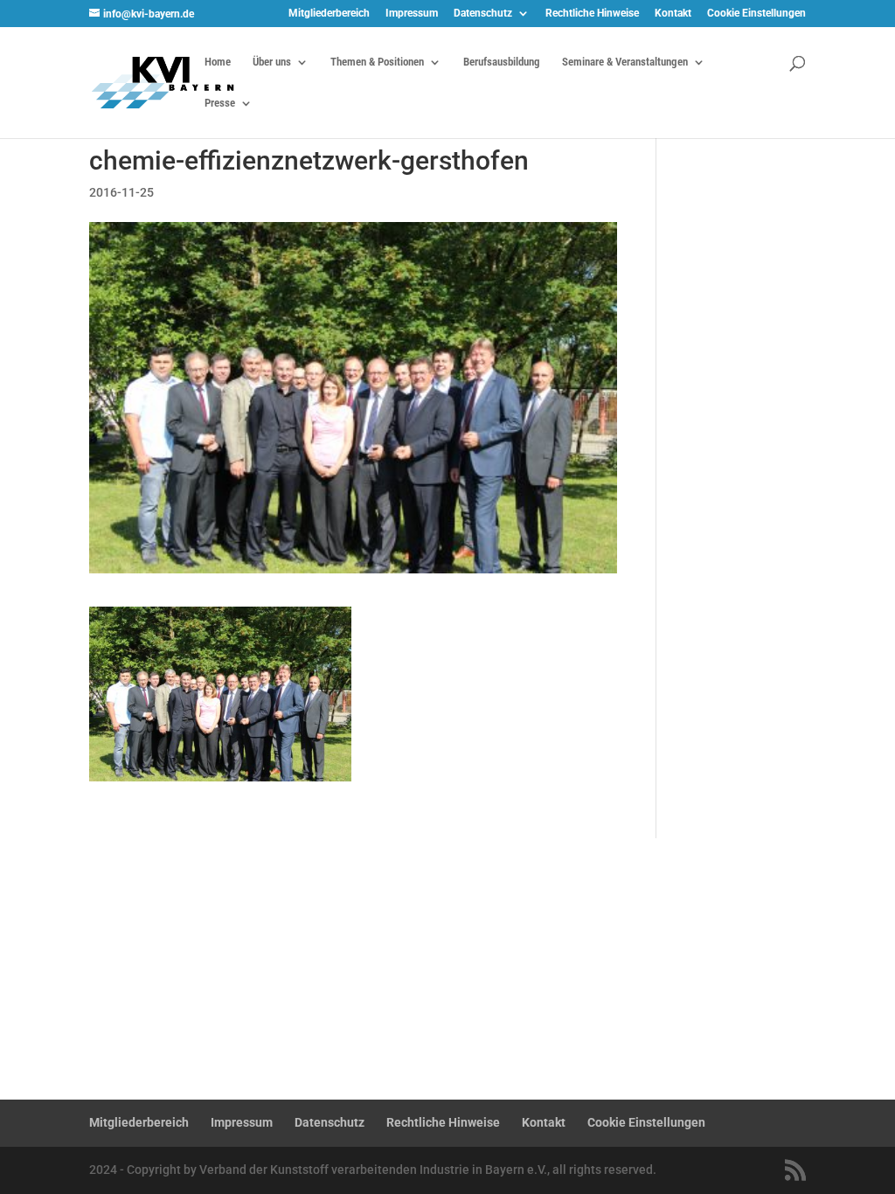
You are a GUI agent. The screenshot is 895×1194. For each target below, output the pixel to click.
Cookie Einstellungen (756, 13)
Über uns (272, 62)
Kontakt (673, 13)
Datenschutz (483, 13)
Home (218, 62)
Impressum (411, 13)
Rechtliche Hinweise (592, 13)
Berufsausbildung (501, 62)
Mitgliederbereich (329, 13)
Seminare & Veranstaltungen (625, 62)
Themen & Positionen (377, 62)
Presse (220, 103)
